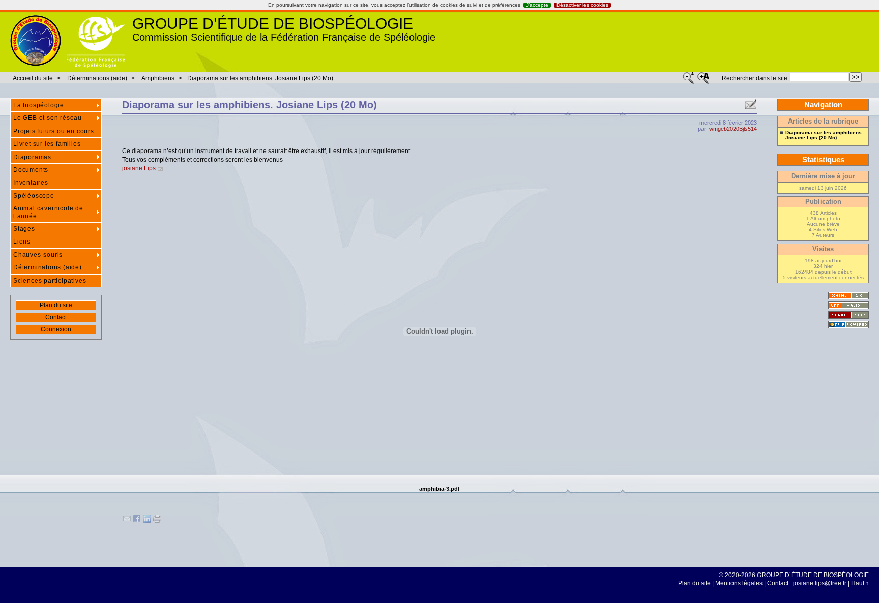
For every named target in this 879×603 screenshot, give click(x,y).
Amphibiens (157, 78)
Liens (22, 241)
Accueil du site (33, 78)
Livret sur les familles (46, 143)
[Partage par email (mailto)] (127, 520)
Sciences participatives (49, 280)
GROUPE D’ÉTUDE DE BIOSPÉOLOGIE (272, 23)
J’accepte (537, 5)
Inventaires (30, 182)
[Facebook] (137, 520)
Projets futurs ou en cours (53, 131)
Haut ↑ (860, 583)
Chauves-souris (38, 254)
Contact (56, 317)
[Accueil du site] (35, 41)
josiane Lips (139, 168)
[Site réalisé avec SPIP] (848, 324)
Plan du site (56, 305)
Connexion (56, 329)
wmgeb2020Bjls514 (733, 129)
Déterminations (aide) (97, 78)
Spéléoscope (33, 195)
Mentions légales (739, 583)
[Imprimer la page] (157, 520)
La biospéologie (38, 105)
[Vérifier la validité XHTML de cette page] (848, 295)
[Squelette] (848, 315)
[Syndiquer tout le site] (848, 305)
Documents (30, 169)
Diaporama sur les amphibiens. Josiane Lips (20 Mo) (260, 78)
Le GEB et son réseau (47, 118)
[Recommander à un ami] (751, 105)
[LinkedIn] (147, 520)
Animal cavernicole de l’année (48, 212)
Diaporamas (32, 157)
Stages (24, 228)
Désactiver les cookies (582, 5)
